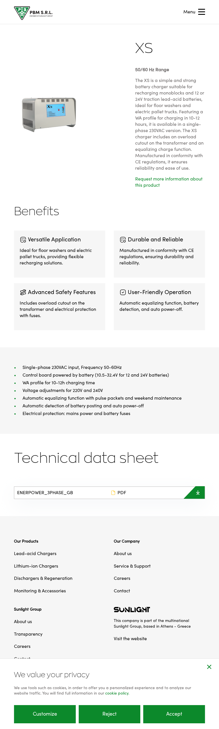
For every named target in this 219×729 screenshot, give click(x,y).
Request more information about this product (168, 182)
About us (123, 553)
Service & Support (132, 566)
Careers (122, 578)
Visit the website (130, 638)
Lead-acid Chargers (35, 553)
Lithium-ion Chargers (36, 566)
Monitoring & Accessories (40, 591)
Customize (45, 714)
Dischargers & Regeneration (43, 578)
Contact (122, 591)
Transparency (28, 634)
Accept (174, 714)
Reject (109, 714)
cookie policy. (117, 693)
